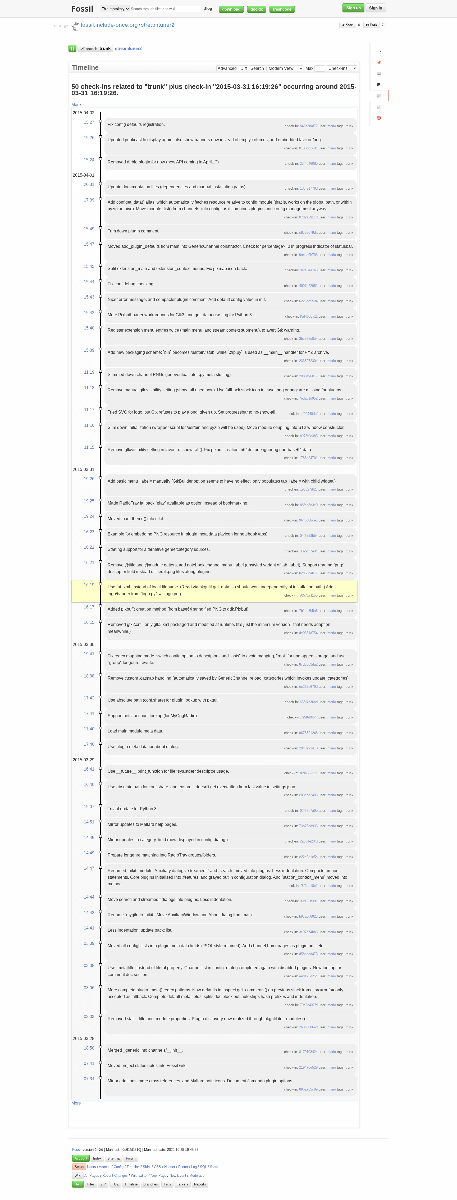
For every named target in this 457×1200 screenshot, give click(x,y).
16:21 (89, 562)
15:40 (89, 328)
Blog (207, 9)
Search (257, 68)
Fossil (76, 1150)
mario (331, 126)
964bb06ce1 (308, 520)
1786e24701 (308, 458)
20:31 (89, 184)
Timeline (133, 1167)
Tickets (182, 1184)
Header (169, 1167)
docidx (256, 9)
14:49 (89, 837)
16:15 (89, 622)
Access (105, 1167)
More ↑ (77, 104)
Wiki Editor (139, 1176)
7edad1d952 (308, 398)
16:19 (89, 584)
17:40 (89, 728)
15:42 (89, 312)
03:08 (89, 965)
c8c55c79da (308, 233)
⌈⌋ (72, 48)
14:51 (89, 821)
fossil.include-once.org (109, 25)
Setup (79, 1167)
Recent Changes (115, 1176)
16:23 (89, 531)
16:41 (89, 769)
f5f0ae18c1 (309, 886)
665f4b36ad (309, 702)
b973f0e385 (309, 436)
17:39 (89, 200)
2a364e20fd (309, 841)
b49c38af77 (309, 126)
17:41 (89, 713)
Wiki (78, 1176)
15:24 (89, 159)
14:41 (89, 928)
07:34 (89, 1078)
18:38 (89, 676)
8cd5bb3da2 (308, 664)
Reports (200, 1184)
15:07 (89, 806)
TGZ (115, 1184)
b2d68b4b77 (308, 573)
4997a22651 (308, 286)
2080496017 (308, 376)
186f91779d (309, 188)
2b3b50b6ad (308, 1027)
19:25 (89, 500)
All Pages (91, 1176)
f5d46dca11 (309, 316)
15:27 (89, 122)
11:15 (89, 447)
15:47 (89, 244)
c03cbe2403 (308, 795)
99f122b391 (309, 901)
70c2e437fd (309, 1005)
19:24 (89, 516)
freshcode (282, 9)
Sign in (375, 8)
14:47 (89, 868)
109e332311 (308, 773)
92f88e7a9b (309, 811)
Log (194, 1167)
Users (91, 1167)
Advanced (227, 68)
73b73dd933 (308, 826)
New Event (178, 1176)
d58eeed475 (308, 954)
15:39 (89, 350)
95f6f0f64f (310, 717)
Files (91, 1184)
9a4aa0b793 (308, 255)
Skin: (147, 1167)
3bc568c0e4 (308, 339)
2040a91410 (308, 748)
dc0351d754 (308, 633)
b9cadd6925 (308, 916)
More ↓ (77, 1103)
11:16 (89, 425)
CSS (157, 1167)
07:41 (89, 1063)
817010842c (308, 1052)
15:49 (89, 228)
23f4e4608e (309, 164)
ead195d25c (308, 976)
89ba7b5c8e (308, 1089)
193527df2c (309, 489)
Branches (150, 1184)
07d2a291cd (308, 217)
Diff (243, 68)
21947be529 (308, 1067)
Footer (183, 1167)
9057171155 (308, 595)
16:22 (89, 547)
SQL (203, 1167)
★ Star (348, 25)
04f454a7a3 (309, 270)
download (231, 9)
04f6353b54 (309, 536)
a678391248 (308, 733)
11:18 (89, 387)
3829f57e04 (309, 551)
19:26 (89, 478)
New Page (158, 1176)
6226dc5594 (308, 301)
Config (119, 1167)
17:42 (89, 697)
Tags (167, 1184)
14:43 (89, 912)
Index (97, 1158)
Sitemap (113, 1158)
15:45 (89, 266)
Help (78, 1184)
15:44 (89, 281)
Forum (131, 1158)
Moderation (197, 1176)
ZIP (103, 1184)
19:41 (89, 653)
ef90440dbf (309, 414)
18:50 (89, 1048)
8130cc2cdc (308, 148)
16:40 (89, 784)
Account (81, 1158)
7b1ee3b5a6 (308, 611)
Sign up (353, 8)
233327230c (308, 361)
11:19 (89, 372)
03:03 (89, 1016)
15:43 (89, 297)
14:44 (89, 897)
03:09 (89, 943)
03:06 (89, 987)
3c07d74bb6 (308, 932)
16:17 (89, 606)
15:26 (89, 137)
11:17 (89, 409)
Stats (214, 1167)
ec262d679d (308, 687)
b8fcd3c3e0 (309, 505)
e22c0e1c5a (308, 857)
